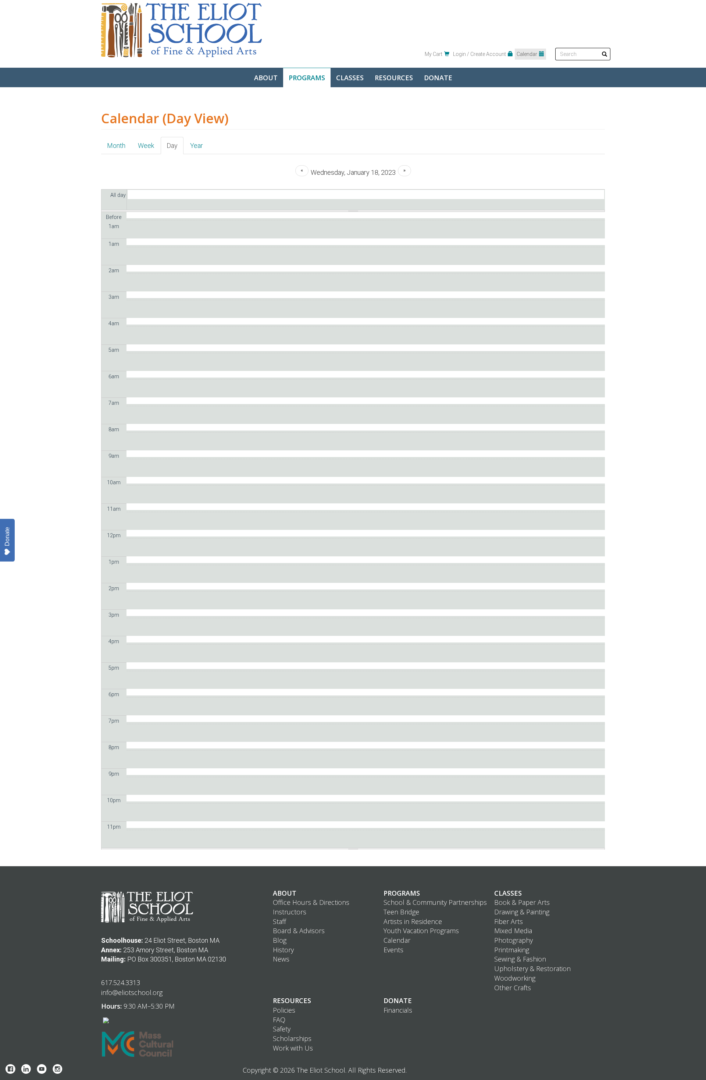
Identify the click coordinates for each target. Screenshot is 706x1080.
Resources (394, 77)
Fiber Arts (508, 921)
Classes (350, 77)
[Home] (181, 30)
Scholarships (292, 1038)
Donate (438, 77)
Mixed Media (513, 930)
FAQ (279, 1019)
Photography (513, 940)
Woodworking (514, 978)
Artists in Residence (413, 921)
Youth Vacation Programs (421, 930)
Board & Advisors (299, 930)
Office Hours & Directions (311, 902)
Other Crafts (512, 987)
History (283, 949)
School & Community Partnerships (435, 902)
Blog (279, 940)
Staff (279, 921)
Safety (281, 1028)
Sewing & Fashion (520, 959)
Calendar (527, 54)
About (266, 77)
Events (393, 949)
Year (196, 145)
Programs (307, 77)
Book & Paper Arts (522, 902)
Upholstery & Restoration (532, 968)
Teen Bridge (401, 911)
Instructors (289, 911)
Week (146, 145)
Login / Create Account (479, 54)
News (281, 959)
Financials (398, 1010)
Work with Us (293, 1048)
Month (116, 145)
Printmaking (511, 949)
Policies (284, 1010)
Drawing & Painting (521, 911)
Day (175, 148)
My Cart (433, 54)
